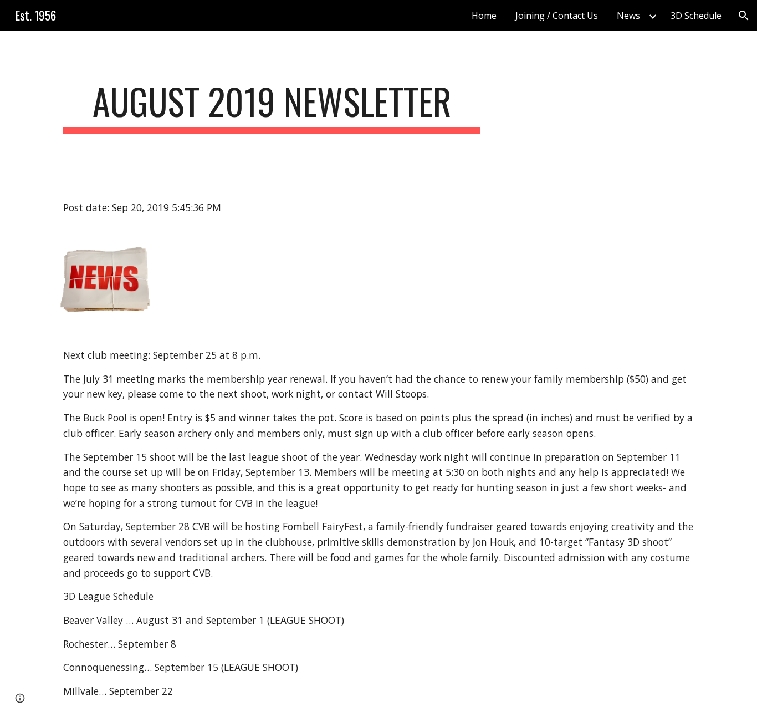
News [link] (628, 15)
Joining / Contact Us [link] (556, 15)
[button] (743, 15)
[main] (272, 106)
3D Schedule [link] (696, 15)
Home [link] (484, 15)
